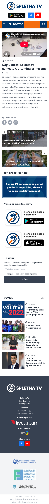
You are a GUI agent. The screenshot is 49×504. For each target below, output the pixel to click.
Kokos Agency (32, 502)
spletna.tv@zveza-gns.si (25, 413)
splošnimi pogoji (23, 274)
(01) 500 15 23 (25, 411)
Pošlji (25, 279)
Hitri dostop (14, 24)
